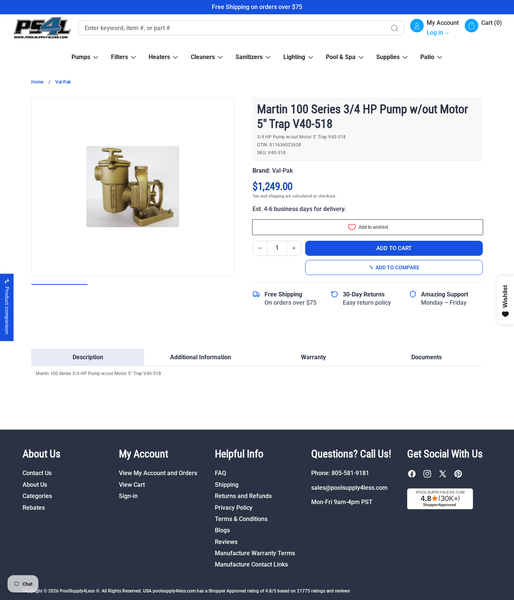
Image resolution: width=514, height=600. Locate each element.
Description (88, 357)
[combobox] (231, 27)
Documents (426, 357)
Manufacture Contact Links (251, 564)
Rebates (34, 507)
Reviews (226, 541)
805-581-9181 (350, 473)
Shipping (227, 484)
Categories (37, 496)
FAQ (220, 473)
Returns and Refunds (243, 496)
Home (37, 82)
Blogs (222, 530)
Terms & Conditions (241, 519)
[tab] (87, 357)
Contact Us (37, 473)
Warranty (313, 357)
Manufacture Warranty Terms (255, 553)
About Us (35, 484)
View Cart (132, 484)
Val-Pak (63, 82)
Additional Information (200, 357)
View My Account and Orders (158, 473)
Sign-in (128, 496)
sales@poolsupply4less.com (349, 487)
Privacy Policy (233, 507)
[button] (483, 28)
